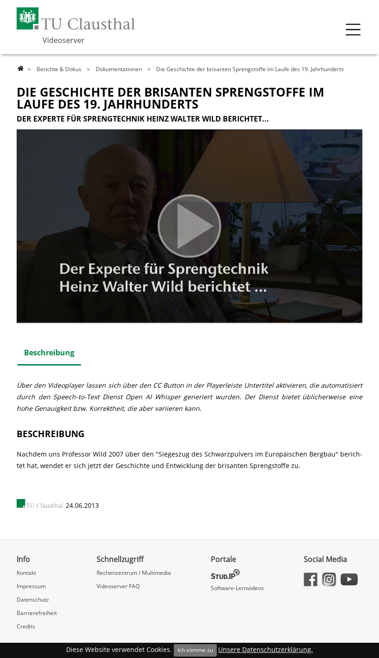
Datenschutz (33, 599)
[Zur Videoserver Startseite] (20, 69)
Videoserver (64, 40)
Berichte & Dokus (59, 69)
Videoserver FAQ (118, 586)
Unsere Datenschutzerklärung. (265, 649)
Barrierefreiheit (37, 613)
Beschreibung (49, 352)
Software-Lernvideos (237, 588)
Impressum (31, 586)
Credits (26, 626)
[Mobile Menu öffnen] (353, 29)
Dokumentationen (119, 69)
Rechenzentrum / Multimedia (134, 573)
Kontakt (26, 573)
